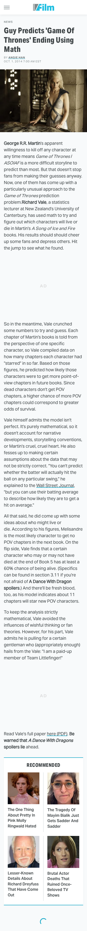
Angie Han (16, 57)
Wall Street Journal (55, 485)
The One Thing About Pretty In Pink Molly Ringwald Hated (22, 817)
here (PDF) (57, 734)
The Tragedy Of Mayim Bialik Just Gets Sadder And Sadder (63, 818)
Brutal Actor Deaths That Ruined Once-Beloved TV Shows (59, 884)
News (8, 22)
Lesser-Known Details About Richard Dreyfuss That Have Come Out (23, 884)
